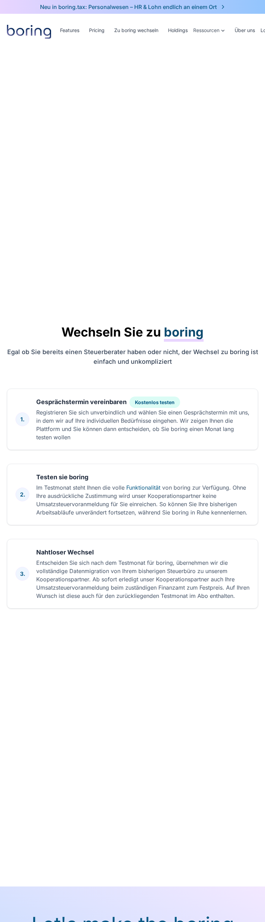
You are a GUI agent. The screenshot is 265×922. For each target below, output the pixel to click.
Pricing (97, 30)
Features (69, 30)
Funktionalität (144, 487)
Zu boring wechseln (136, 30)
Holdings (178, 30)
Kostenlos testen (155, 402)
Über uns (245, 30)
